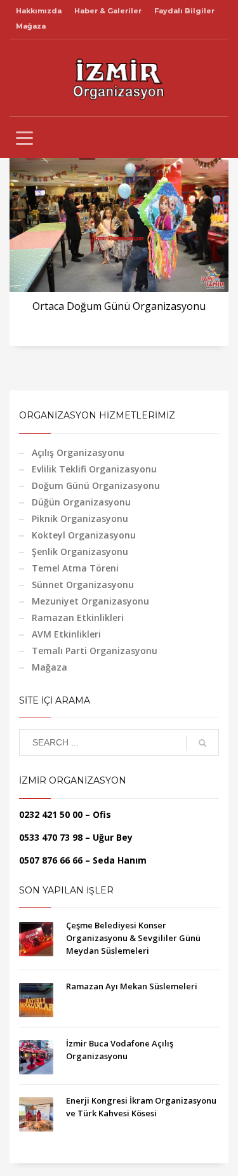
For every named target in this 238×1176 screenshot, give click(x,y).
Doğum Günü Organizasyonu (96, 485)
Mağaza (31, 26)
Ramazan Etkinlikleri (78, 617)
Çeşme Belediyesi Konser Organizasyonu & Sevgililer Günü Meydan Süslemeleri (133, 937)
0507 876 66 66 (51, 860)
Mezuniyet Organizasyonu (90, 601)
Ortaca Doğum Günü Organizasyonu (119, 306)
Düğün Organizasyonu (81, 502)
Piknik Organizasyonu (80, 518)
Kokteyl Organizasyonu (84, 535)
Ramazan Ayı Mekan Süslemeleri (131, 986)
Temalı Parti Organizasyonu (94, 651)
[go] (202, 743)
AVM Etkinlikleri (66, 634)
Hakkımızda (39, 10)
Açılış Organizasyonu (78, 452)
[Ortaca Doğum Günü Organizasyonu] (119, 219)
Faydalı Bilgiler (184, 10)
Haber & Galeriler (108, 10)
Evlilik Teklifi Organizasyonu (94, 469)
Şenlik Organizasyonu (80, 551)
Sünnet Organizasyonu (83, 584)
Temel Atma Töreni (75, 568)
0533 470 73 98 (51, 837)
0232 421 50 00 (51, 814)
